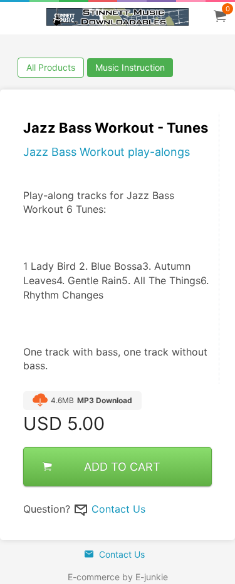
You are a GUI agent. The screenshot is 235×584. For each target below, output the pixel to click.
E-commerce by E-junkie (118, 576)
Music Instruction (130, 67)
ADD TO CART (122, 466)
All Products (50, 67)
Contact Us (118, 509)
